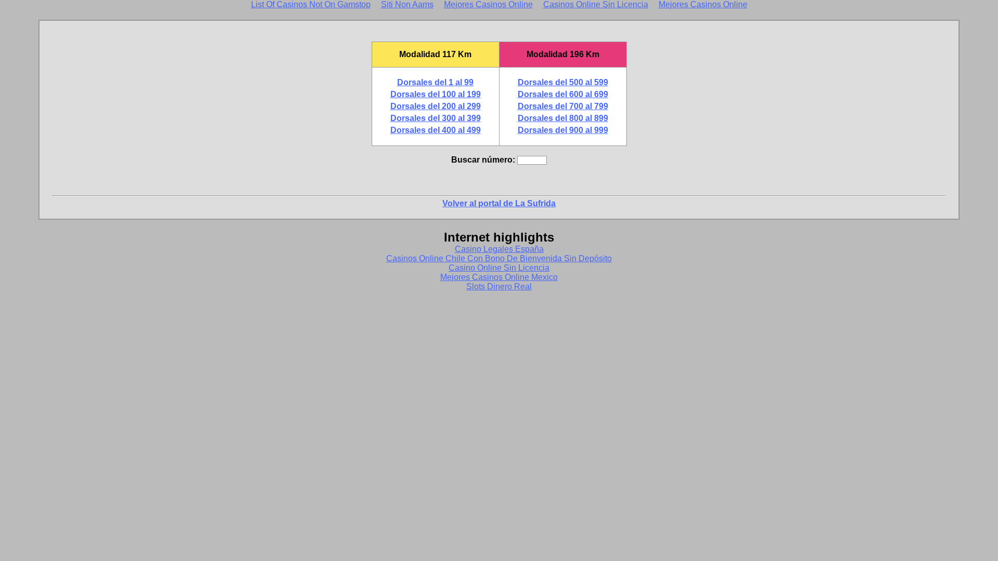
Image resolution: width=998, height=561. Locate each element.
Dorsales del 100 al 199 (435, 94)
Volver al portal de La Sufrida (499, 203)
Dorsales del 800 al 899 (563, 118)
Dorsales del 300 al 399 (435, 118)
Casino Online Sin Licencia (499, 267)
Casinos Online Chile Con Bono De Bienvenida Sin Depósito (499, 258)
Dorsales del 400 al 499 (435, 130)
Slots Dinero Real (499, 286)
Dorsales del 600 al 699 (563, 94)
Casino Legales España (499, 249)
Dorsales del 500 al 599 (563, 82)
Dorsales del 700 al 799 (563, 106)
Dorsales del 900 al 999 (563, 130)
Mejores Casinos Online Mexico (499, 277)
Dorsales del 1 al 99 (435, 82)
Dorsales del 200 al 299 (435, 106)
